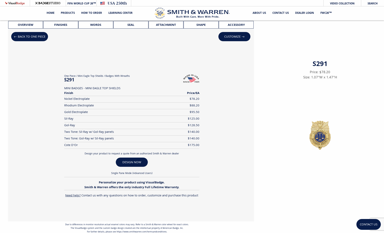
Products (68, 13)
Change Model (320, 203)
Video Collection (342, 4)
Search (373, 4)
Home (50, 13)
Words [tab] (95, 25)
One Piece (70, 76)
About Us (259, 13)
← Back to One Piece (29, 37)
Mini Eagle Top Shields (90, 76)
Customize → (234, 37)
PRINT (303, 194)
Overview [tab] (25, 25)
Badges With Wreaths (117, 76)
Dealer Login (304, 13)
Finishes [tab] (60, 25)
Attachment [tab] (166, 25)
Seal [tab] (130, 25)
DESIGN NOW (131, 162)
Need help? (73, 195)
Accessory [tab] (236, 25)
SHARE (336, 194)
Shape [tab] (201, 25)
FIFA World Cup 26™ (81, 4)
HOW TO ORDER (91, 13)
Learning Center (120, 13)
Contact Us (280, 13)
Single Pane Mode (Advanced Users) (131, 173)
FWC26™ (326, 13)
